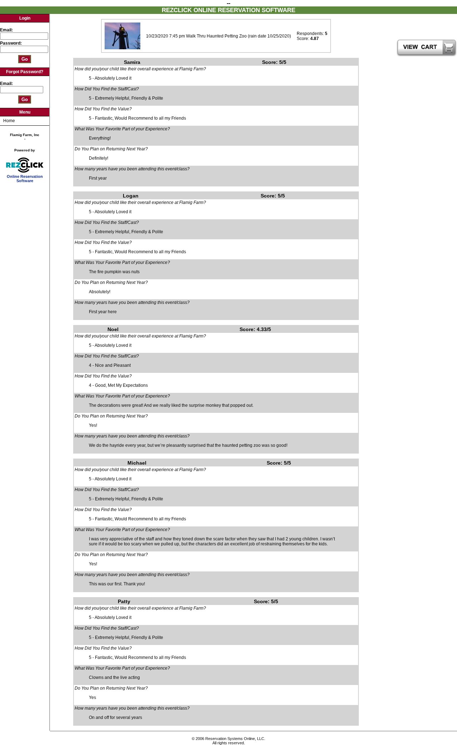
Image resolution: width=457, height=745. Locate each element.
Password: (11, 43)
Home (9, 120)
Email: (6, 30)
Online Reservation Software (25, 178)
